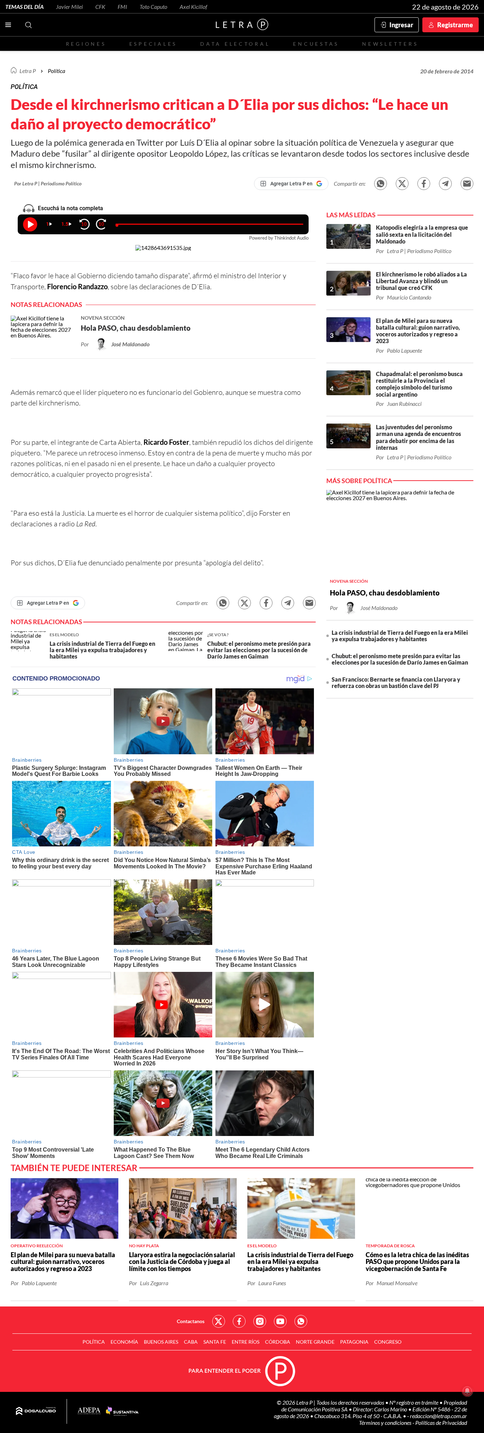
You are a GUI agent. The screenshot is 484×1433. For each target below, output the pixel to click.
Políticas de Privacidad (441, 1422)
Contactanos (190, 1321)
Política (56, 70)
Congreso (387, 1342)
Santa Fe (214, 1342)
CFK (100, 6)
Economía (124, 1342)
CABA (191, 1342)
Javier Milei (69, 6)
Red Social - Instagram (260, 1321)
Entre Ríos (245, 1342)
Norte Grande (315, 1342)
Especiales (153, 44)
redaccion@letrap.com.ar (438, 1415)
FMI (122, 6)
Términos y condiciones (385, 1422)
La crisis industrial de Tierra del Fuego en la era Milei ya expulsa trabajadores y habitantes (400, 635)
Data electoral (235, 44)
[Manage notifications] (467, 1390)
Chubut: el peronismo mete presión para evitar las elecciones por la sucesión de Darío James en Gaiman (400, 659)
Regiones (86, 44)
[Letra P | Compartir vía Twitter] (402, 184)
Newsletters (390, 44)
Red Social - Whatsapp (301, 1321)
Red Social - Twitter (219, 1321)
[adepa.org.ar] (89, 1411)
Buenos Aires (161, 1342)
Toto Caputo (153, 6)
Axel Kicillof (193, 6)
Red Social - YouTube (280, 1321)
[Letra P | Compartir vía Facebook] (424, 184)
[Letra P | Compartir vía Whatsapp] (381, 184)
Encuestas (316, 44)
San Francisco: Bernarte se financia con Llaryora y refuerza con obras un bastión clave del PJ (396, 682)
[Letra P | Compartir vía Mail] (467, 184)
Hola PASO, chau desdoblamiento (385, 592)
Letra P (27, 70)
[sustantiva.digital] (122, 1411)
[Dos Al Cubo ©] (36, 1411)
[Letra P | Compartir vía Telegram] (445, 184)
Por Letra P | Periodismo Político (47, 183)
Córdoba (277, 1342)
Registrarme (455, 25)
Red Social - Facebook (239, 1321)
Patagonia (354, 1342)
